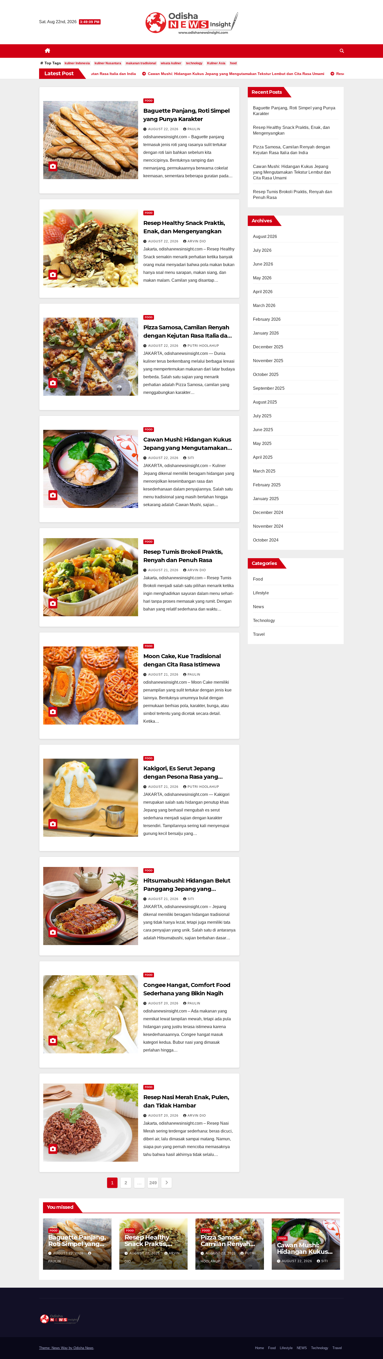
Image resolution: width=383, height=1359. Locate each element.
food (233, 63)
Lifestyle (261, 593)
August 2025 (265, 402)
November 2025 (268, 360)
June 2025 (263, 429)
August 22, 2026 (164, 129)
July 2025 (262, 416)
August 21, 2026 (164, 570)
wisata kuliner (171, 63)
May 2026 (262, 278)
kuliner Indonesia (77, 63)
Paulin (194, 129)
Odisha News (83, 1348)
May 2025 (262, 443)
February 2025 (267, 485)
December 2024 (268, 512)
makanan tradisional (141, 63)
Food (148, 100)
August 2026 (265, 236)
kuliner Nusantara (108, 63)
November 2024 (268, 526)
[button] (342, 51)
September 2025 (269, 388)
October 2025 (266, 374)
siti (191, 458)
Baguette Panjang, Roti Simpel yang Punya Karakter (77, 1244)
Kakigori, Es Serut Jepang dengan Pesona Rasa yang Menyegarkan (180, 777)
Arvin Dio (197, 241)
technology (194, 63)
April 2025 (263, 457)
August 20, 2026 (164, 1003)
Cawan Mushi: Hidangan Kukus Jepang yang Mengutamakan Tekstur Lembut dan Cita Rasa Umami (292, 172)
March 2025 (264, 471)
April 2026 (263, 292)
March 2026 (264, 305)
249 (153, 1182)
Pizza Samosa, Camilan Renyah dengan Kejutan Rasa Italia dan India (187, 336)
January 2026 (266, 333)
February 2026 (267, 319)
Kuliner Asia (216, 63)
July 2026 (262, 250)
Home (259, 1348)
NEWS (302, 1348)
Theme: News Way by (56, 1348)
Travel (259, 634)
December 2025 (268, 347)
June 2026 (263, 264)
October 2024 (266, 540)
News (258, 607)
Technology (264, 620)
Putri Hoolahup (203, 346)
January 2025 (266, 498)
